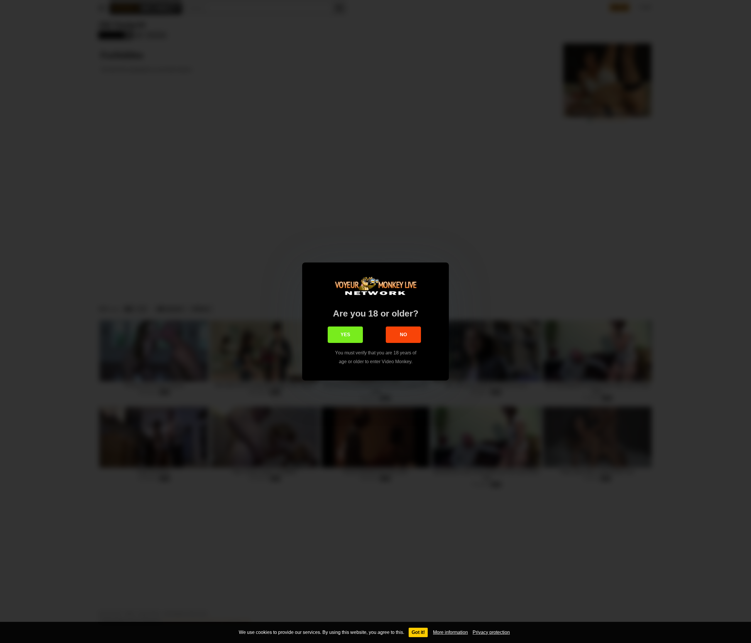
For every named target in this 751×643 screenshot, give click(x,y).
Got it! (418, 632)
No (403, 334)
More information (450, 632)
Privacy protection (491, 632)
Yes (345, 334)
